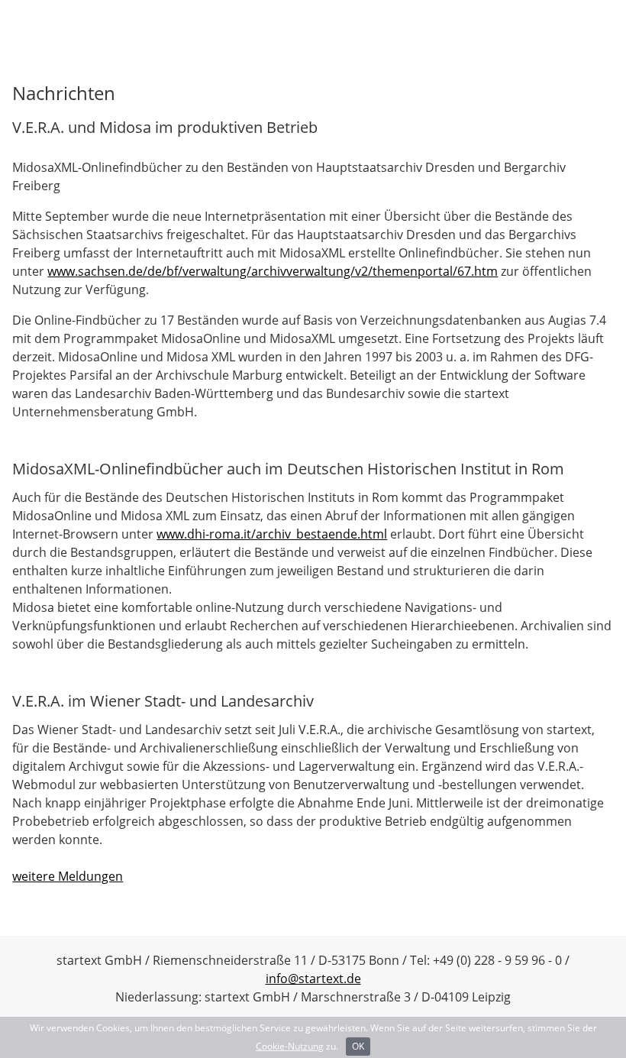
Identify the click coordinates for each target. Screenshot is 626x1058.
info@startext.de (313, 978)
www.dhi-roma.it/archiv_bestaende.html (271, 534)
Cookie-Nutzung (290, 1046)
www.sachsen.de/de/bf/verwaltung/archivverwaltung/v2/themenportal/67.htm (272, 271)
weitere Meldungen (67, 876)
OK (358, 1046)
